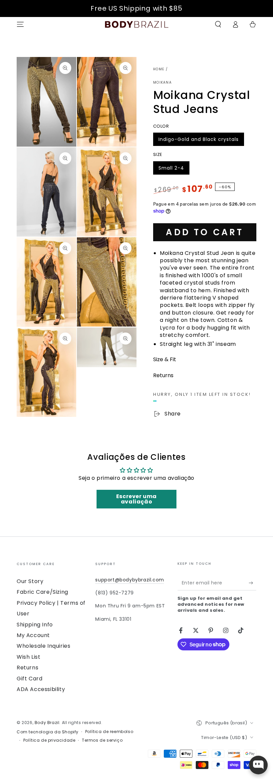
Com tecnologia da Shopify (48, 732)
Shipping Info (35, 624)
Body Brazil (47, 722)
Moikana (162, 82)
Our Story (30, 581)
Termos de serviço (102, 740)
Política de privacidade (49, 740)
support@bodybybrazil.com (129, 579)
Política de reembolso (109, 731)
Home (158, 69)
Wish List (28, 657)
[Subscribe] (252, 582)
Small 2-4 (173, 170)
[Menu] (20, 24)
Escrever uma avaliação (136, 498)
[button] (218, 24)
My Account (33, 635)
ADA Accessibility (41, 689)
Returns (27, 667)
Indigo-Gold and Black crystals (198, 141)
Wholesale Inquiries (43, 646)
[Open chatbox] (258, 765)
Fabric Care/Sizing (42, 592)
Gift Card (29, 678)
